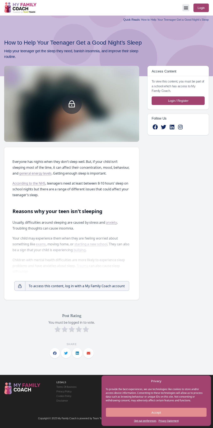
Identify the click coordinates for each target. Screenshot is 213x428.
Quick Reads (131, 19)
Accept (156, 412)
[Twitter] (163, 127)
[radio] (57, 330)
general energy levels (35, 173)
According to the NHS (28, 183)
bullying (80, 250)
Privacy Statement (169, 421)
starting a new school (90, 244)
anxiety (111, 222)
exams (41, 244)
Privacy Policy (64, 391)
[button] (185, 7)
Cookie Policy (63, 396)
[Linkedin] (172, 127)
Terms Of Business (66, 387)
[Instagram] (180, 127)
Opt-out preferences (145, 421)
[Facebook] (155, 127)
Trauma (83, 265)
